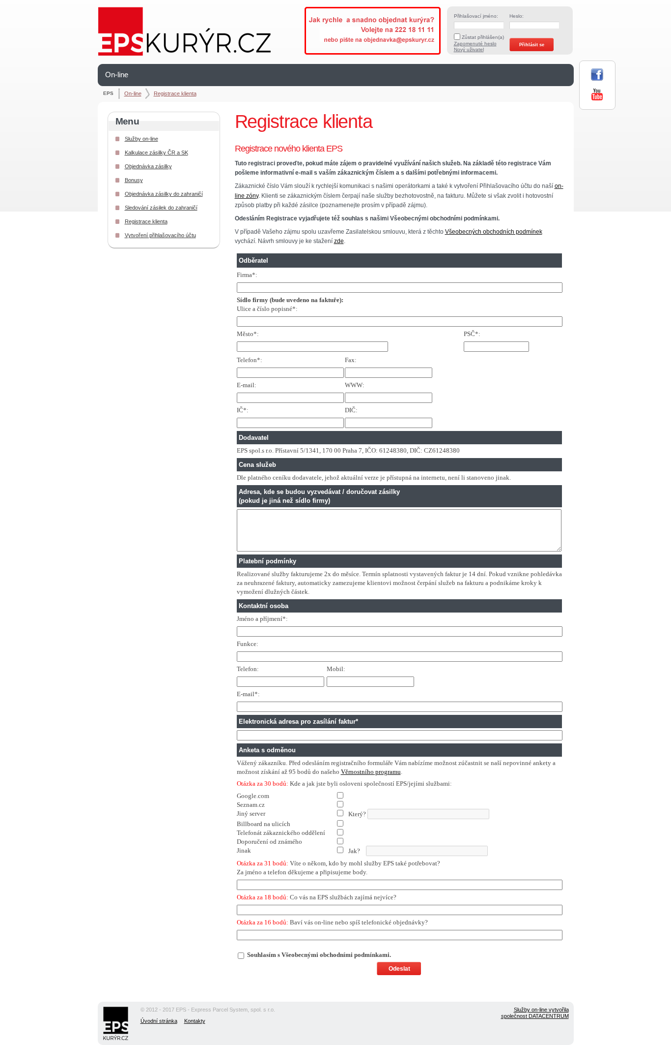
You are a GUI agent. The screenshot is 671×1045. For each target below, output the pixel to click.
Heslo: (516, 16)
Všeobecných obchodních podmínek (493, 231)
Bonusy (134, 180)
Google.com (253, 795)
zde (339, 241)
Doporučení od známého (269, 841)
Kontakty (194, 1021)
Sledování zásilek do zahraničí (161, 208)
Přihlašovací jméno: (476, 16)
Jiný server (251, 813)
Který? (302, 814)
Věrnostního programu (371, 771)
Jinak (244, 850)
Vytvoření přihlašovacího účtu (160, 235)
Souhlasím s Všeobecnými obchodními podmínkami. (319, 954)
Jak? (301, 851)
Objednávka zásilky (148, 166)
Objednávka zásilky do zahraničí (164, 194)
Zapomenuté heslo (475, 43)
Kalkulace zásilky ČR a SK (156, 152)
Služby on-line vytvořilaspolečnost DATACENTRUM (535, 1013)
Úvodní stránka (158, 1021)
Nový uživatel (469, 49)
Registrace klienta (175, 93)
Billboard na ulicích (263, 824)
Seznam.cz (251, 804)
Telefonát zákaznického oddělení (281, 832)
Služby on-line (141, 139)
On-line (116, 74)
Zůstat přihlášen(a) (483, 37)
